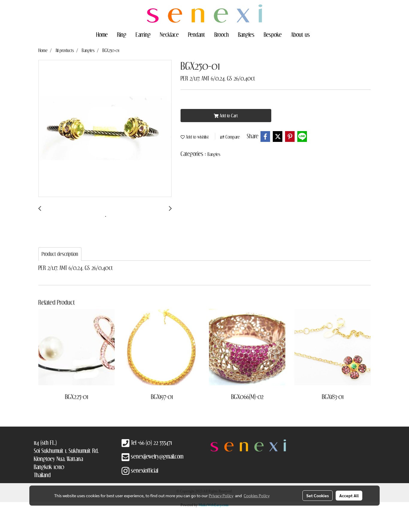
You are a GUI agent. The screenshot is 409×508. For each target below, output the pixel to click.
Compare (232, 136)
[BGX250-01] (105, 128)
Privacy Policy (221, 495)
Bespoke (273, 34)
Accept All (349, 495)
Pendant (196, 34)
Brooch (221, 34)
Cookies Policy (256, 495)
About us (300, 34)
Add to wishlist (197, 136)
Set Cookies (317, 495)
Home (102, 34)
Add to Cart (228, 115)
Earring (143, 34)
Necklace (169, 34)
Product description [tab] (60, 254)
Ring (121, 34)
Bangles (246, 34)
